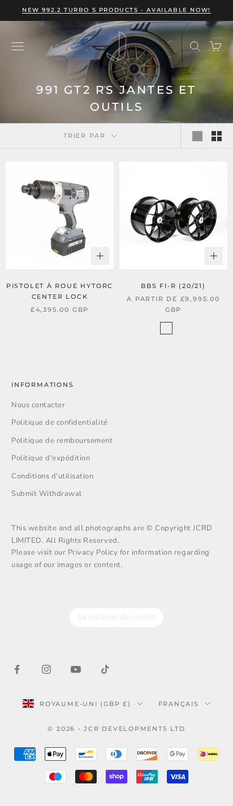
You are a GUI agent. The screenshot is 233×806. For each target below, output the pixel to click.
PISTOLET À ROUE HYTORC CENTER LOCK (59, 291)
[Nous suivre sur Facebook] (17, 669)
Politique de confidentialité (59, 422)
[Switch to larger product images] (197, 136)
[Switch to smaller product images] (217, 136)
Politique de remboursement (62, 440)
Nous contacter (38, 405)
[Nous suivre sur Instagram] (46, 669)
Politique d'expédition (50, 458)
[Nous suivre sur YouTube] (75, 669)
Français (178, 704)
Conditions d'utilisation (52, 476)
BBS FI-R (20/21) (173, 286)
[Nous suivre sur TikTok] (105, 669)
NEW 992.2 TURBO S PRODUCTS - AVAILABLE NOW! (116, 10)
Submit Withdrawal (46, 494)
